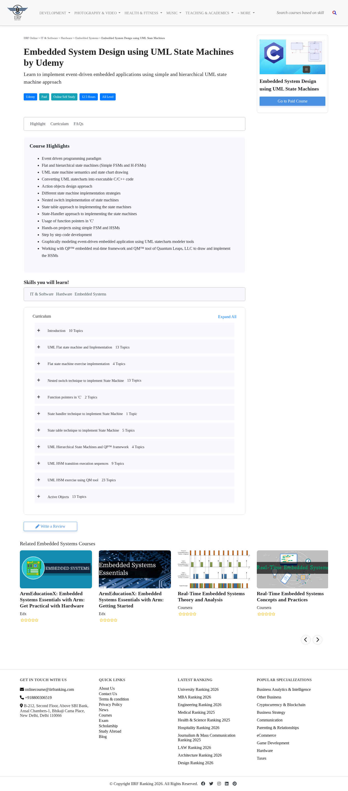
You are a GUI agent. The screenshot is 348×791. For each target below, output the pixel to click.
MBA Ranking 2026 (194, 697)
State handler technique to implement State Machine (85, 414)
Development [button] (53, 13)
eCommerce (266, 735)
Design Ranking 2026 (195, 763)
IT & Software (49, 38)
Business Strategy (271, 712)
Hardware (66, 38)
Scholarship (108, 726)
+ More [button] (244, 13)
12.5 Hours (89, 97)
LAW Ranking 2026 (194, 747)
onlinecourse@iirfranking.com (49, 689)
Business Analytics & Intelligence (284, 689)
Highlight (37, 124)
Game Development (273, 743)
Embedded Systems (86, 38)
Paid (44, 97)
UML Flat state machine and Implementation (80, 347)
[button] (306, 640)
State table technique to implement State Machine (83, 430)
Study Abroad (110, 731)
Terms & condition (114, 699)
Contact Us (108, 694)
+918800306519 (38, 697)
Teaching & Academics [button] (207, 13)
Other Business (269, 697)
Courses (105, 715)
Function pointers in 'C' (65, 397)
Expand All (227, 317)
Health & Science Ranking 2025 (204, 720)
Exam (103, 720)
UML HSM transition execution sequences (78, 463)
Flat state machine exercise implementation (79, 364)
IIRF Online (31, 38)
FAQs (78, 124)
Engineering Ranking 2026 (199, 705)
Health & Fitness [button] (142, 13)
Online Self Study (64, 97)
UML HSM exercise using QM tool (73, 480)
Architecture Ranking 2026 (200, 755)
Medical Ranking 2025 (196, 712)
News (103, 710)
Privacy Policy (110, 704)
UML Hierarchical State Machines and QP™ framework (88, 447)
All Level (107, 97)
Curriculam (59, 124)
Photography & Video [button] (96, 13)
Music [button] (172, 13)
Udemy (30, 97)
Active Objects (58, 497)
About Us (107, 688)
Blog (103, 736)
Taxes (261, 758)
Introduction (56, 331)
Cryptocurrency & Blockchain (281, 705)
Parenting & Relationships (278, 727)
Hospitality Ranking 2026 (198, 727)
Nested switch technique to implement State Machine (86, 381)
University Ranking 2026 (198, 689)
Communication (270, 720)
